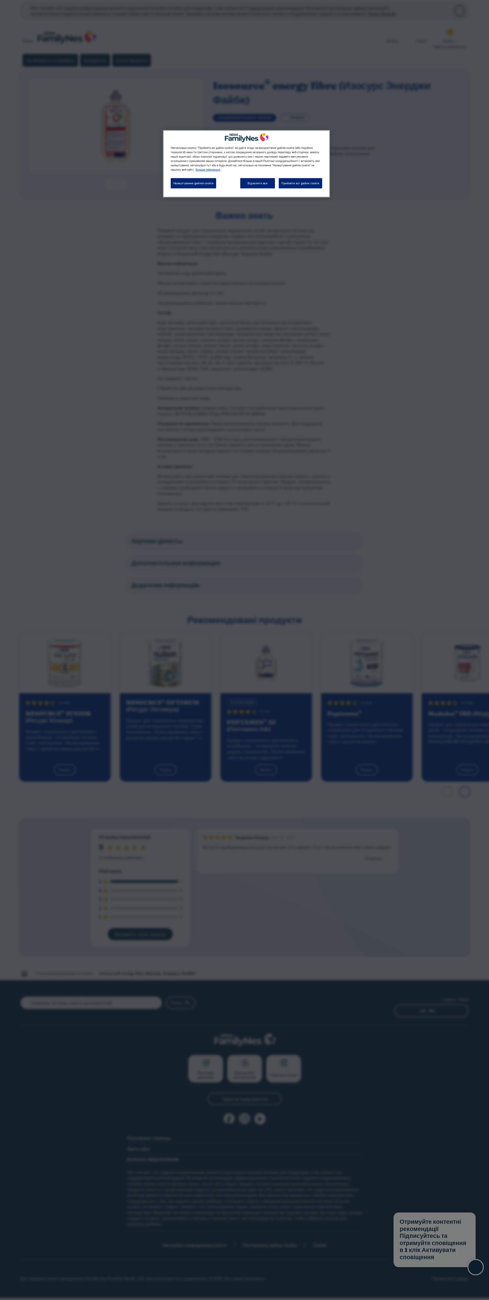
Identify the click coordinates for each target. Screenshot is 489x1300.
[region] (246, 163)
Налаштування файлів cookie (193, 183)
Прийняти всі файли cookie (300, 183)
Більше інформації (208, 169)
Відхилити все (257, 183)
